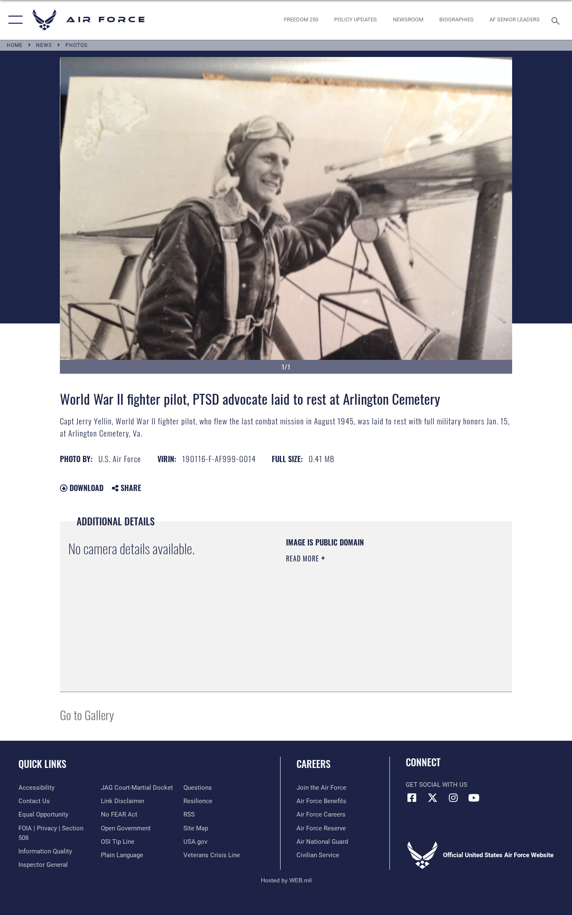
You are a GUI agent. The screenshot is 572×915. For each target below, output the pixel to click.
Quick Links (42, 764)
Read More (303, 558)
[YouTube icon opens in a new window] (473, 797)
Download (85, 487)
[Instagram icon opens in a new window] (453, 797)
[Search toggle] (557, 20)
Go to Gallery (87, 715)
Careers (313, 764)
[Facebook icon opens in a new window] (412, 797)
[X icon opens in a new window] (432, 797)
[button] (13, 20)
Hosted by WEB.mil (286, 880)
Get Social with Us (436, 784)
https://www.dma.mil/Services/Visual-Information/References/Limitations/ (384, 623)
